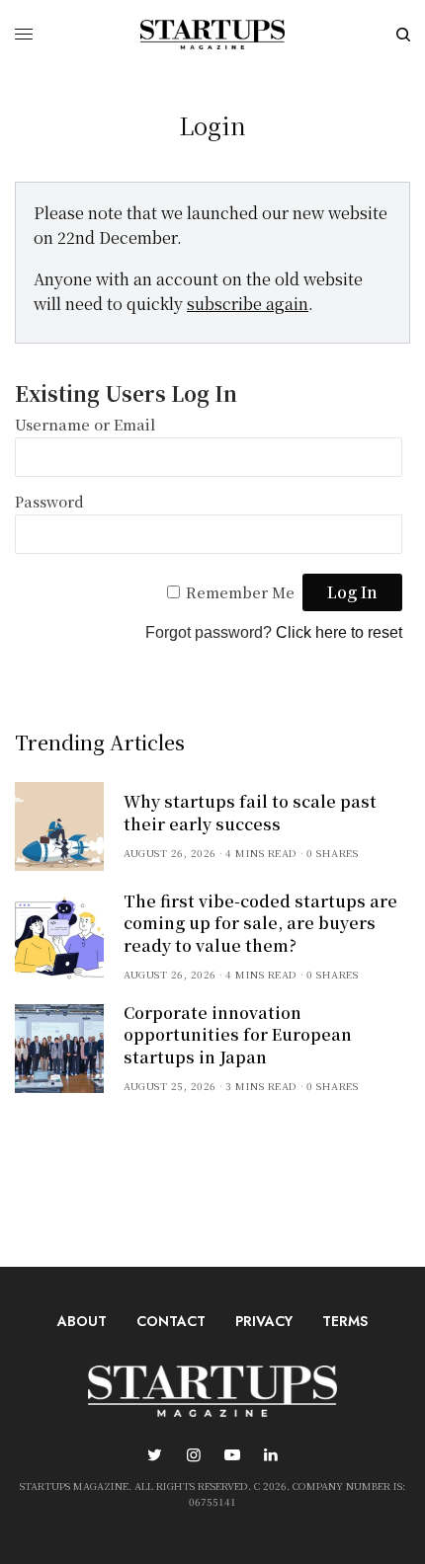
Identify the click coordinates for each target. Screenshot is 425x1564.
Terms (345, 1321)
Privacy (264, 1321)
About (82, 1321)
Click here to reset (339, 632)
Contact (171, 1321)
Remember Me (240, 592)
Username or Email (85, 424)
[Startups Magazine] (212, 34)
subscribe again (247, 303)
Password (49, 501)
